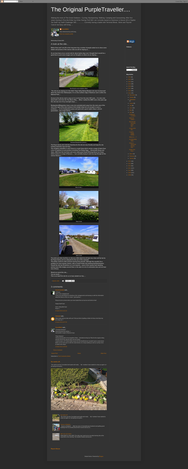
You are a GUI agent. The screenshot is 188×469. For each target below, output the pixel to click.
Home (79, 353)
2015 (129, 93)
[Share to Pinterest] (74, 281)
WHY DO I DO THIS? (65, 434)
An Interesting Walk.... (133, 140)
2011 (129, 168)
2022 (129, 77)
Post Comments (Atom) (64, 356)
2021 (129, 79)
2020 (129, 81)
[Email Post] (63, 280)
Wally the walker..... (132, 118)
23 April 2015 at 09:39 (61, 346)
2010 (129, 170)
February (132, 156)
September (132, 99)
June (131, 108)
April (131, 112)
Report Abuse (55, 448)
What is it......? (132, 137)
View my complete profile (66, 34)
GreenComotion (59, 290)
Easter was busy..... (132, 150)
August (132, 103)
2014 (129, 161)
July (131, 105)
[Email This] (66, 281)
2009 (129, 172)
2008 (129, 175)
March (131, 153)
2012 (129, 165)
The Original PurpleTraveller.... (90, 9)
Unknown (58, 316)
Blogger (101, 456)
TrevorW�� (65, 29)
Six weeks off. (55, 361)
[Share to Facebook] (72, 281)
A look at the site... (132, 129)
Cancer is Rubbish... (65, 424)
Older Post (103, 353)
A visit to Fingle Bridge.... (132, 133)
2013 (129, 163)
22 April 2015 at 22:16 (61, 310)
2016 (129, 90)
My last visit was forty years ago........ (132, 124)
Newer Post (54, 353)
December (132, 95)
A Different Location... (132, 115)
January (132, 158)
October (132, 97)
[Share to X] (70, 281)
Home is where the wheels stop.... (132, 145)
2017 (129, 88)
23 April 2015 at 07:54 (61, 322)
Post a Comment (57, 350)
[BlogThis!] (68, 281)
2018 (129, 86)
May (131, 110)
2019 (129, 84)
